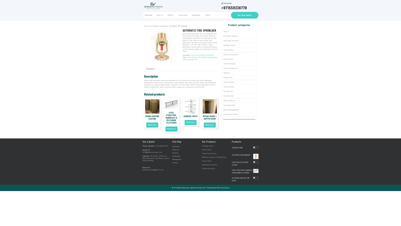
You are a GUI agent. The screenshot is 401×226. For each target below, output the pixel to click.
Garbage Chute (229, 45)
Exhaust (194, 57)
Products (171, 15)
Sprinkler (191, 59)
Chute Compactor (230, 68)
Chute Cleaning (229, 64)
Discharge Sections (231, 41)
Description (150, 69)
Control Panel (229, 82)
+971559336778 (234, 7)
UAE (196, 59)
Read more (152, 125)
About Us (160, 15)
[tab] (150, 69)
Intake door (228, 77)
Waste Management (231, 110)
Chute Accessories (231, 55)
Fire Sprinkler (163, 26)
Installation (183, 15)
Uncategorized (229, 105)
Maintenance (196, 15)
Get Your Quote (245, 15)
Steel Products (229, 101)
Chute (193, 55)
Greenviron (148, 15)
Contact (208, 15)
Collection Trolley (231, 114)
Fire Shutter (228, 91)
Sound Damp (228, 50)
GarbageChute (212, 57)
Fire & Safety (153, 26)
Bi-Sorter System (230, 36)
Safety (185, 59)
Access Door (228, 59)
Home (146, 26)
